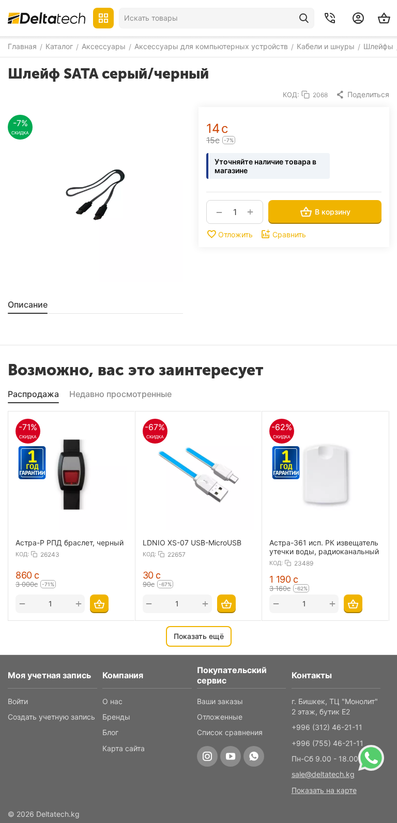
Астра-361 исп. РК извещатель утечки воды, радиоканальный (324, 547)
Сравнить (289, 234)
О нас (112, 701)
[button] (362, 94)
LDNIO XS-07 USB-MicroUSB (192, 542)
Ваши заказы (220, 701)
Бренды (116, 716)
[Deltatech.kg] (46, 18)
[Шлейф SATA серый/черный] (95, 194)
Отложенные (219, 716)
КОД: (291, 94)
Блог (110, 732)
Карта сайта (123, 748)
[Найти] (304, 18)
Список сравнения (230, 732)
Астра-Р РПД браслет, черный (70, 542)
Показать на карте (324, 790)
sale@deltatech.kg (323, 774)
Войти (18, 701)
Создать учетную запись (51, 716)
